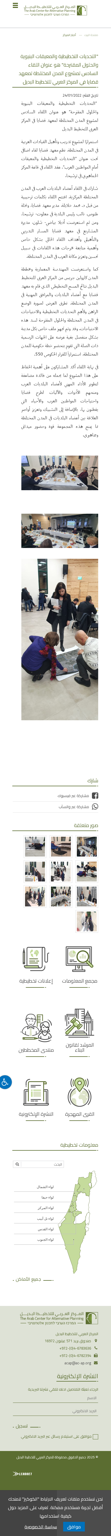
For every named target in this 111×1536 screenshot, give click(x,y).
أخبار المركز (69, 35)
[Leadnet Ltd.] (22, 1474)
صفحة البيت (91, 35)
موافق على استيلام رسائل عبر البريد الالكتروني (56, 1436)
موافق (74, 1526)
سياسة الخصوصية (40, 1526)
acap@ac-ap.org (77, 1362)
